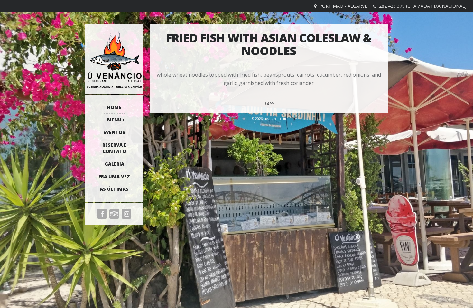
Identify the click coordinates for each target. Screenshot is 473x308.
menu (114, 120)
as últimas (114, 189)
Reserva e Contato (114, 148)
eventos (114, 132)
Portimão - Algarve (343, 6)
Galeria (114, 164)
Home (114, 107)
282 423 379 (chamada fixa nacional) (423, 6)
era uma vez (114, 176)
